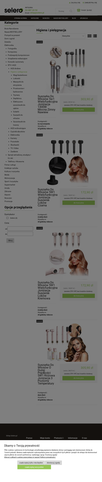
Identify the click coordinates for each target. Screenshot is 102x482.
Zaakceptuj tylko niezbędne (31, 463)
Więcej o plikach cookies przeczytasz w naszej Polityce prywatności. (30, 457)
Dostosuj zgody (53, 463)
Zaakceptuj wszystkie (34, 467)
